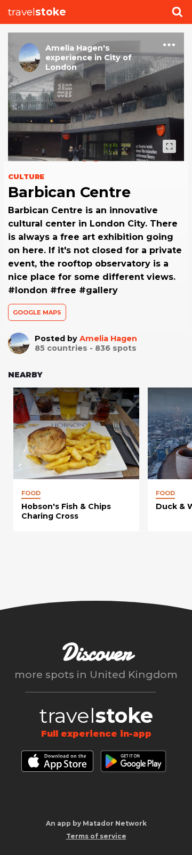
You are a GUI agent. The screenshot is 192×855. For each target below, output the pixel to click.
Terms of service (96, 836)
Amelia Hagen (108, 338)
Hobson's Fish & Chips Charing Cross (66, 511)
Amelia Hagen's (77, 48)
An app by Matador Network (96, 823)
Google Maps (37, 312)
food (31, 493)
